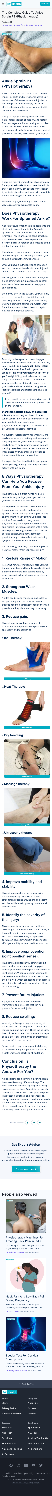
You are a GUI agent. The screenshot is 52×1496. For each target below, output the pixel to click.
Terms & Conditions (12, 1413)
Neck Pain (7, 1432)
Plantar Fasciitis (36, 1443)
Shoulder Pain (9, 1443)
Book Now (45, 4)
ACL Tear (32, 1432)
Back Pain (7, 1438)
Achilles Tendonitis (38, 1438)
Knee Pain (7, 1427)
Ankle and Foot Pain (12, 1448)
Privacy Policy (9, 1408)
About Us (33, 1402)
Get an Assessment (26, 1169)
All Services (8, 1454)
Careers (32, 1408)
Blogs (5, 1402)
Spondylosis (34, 1427)
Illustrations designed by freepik (26, 1482)
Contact (32, 1413)
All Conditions (35, 1448)
